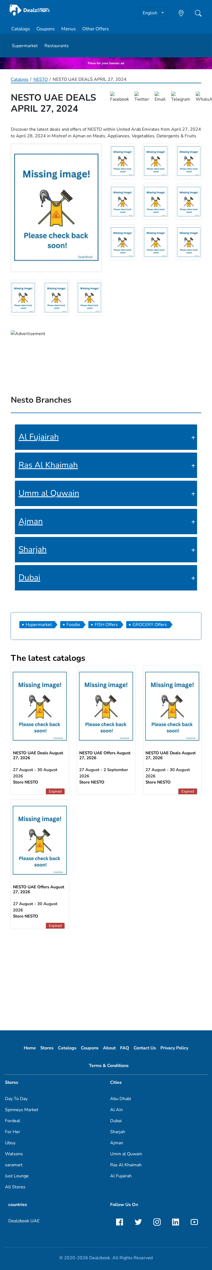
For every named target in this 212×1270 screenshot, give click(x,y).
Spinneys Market (21, 1110)
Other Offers (95, 29)
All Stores (15, 1187)
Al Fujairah (38, 437)
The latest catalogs (48, 658)
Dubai (29, 577)
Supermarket (25, 46)
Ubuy (10, 1143)
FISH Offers (106, 625)
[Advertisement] (106, 976)
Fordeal (12, 1121)
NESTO (40, 79)
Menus (68, 29)
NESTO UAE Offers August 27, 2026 (105, 755)
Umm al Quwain (48, 493)
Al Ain (116, 1110)
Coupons (45, 29)
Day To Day (16, 1099)
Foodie (73, 625)
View (106, 706)
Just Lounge (17, 1176)
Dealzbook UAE (23, 1221)
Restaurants (56, 46)
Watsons (14, 1154)
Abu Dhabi (120, 1099)
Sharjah (32, 549)
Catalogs (20, 29)
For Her (12, 1132)
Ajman (30, 521)
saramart (14, 1165)
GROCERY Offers (149, 625)
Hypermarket (39, 625)
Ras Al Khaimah (48, 465)
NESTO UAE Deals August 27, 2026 (38, 755)
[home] (30, 10)
